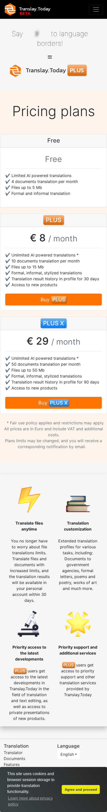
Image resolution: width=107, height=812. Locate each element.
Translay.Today (35, 8)
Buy (53, 300)
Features (12, 764)
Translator (13, 752)
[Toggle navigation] (96, 9)
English (67, 754)
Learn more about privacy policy (30, 801)
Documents (14, 758)
